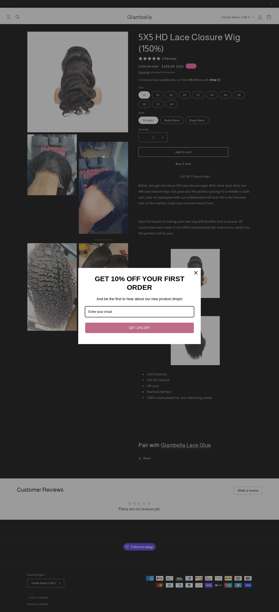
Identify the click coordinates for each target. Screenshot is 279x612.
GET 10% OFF (139, 328)
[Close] (196, 273)
